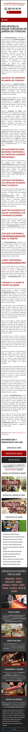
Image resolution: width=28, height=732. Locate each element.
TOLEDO (5, 588)
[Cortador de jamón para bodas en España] (14, 637)
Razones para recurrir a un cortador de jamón (13, 537)
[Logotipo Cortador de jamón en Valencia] (14, 5)
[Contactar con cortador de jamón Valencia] (14, 696)
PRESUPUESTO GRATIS (14, 453)
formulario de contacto (8, 269)
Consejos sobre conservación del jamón (12, 551)
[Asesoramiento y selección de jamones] (14, 665)
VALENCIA (13, 588)
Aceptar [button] (14, 729)
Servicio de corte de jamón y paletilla (12, 562)
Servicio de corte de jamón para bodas (12, 544)
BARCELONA (9, 581)
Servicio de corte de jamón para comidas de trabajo (13, 548)
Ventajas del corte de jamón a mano (11, 564)
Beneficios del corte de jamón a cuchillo (12, 539)
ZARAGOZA (6, 584)
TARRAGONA (9, 578)
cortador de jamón (10, 470)
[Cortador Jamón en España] (14, 531)
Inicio (6, 20)
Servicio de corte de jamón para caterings (13, 542)
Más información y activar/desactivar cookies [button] (12, 724)
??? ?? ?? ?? (14, 9)
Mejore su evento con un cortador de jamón (13, 559)
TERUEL (22, 584)
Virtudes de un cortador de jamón (11, 534)
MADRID (19, 581)
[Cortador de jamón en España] (14, 608)
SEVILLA (19, 578)
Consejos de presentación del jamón (11, 554)
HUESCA (15, 584)
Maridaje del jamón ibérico (9, 556)
